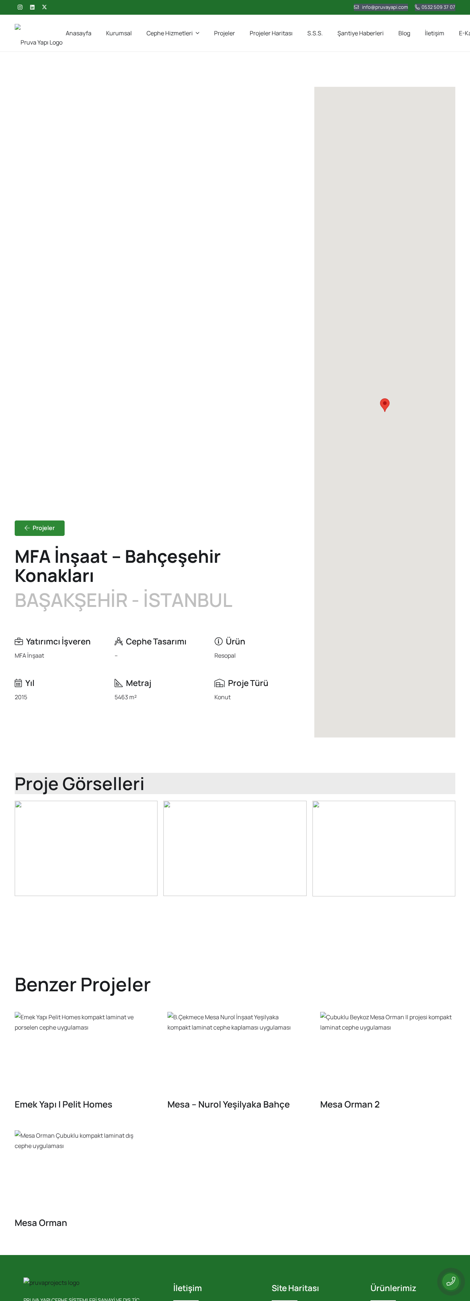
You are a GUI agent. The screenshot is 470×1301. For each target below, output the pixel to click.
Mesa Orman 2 (350, 1104)
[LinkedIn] (32, 7)
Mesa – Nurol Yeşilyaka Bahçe (228, 1104)
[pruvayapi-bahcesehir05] (234, 848)
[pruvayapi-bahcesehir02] (86, 848)
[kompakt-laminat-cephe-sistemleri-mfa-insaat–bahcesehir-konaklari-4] (383, 848)
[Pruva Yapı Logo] (38, 33)
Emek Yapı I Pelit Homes (63, 1104)
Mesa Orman (41, 1222)
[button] (197, 32)
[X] (44, 7)
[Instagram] (20, 7)
